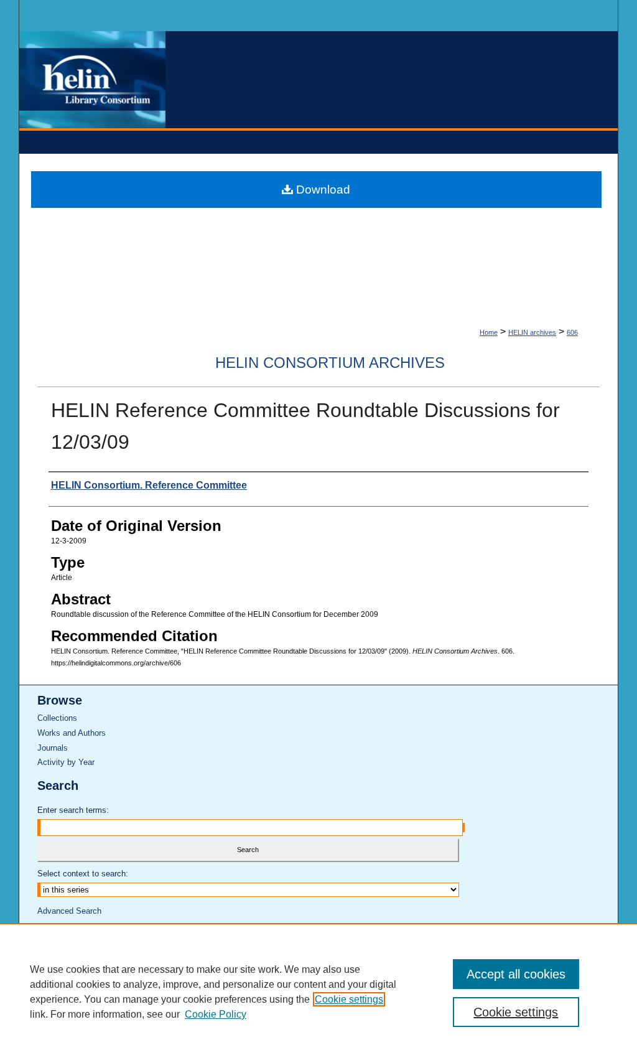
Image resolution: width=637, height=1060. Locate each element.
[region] (318, 991)
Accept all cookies (516, 974)
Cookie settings (349, 999)
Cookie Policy (215, 1014)
